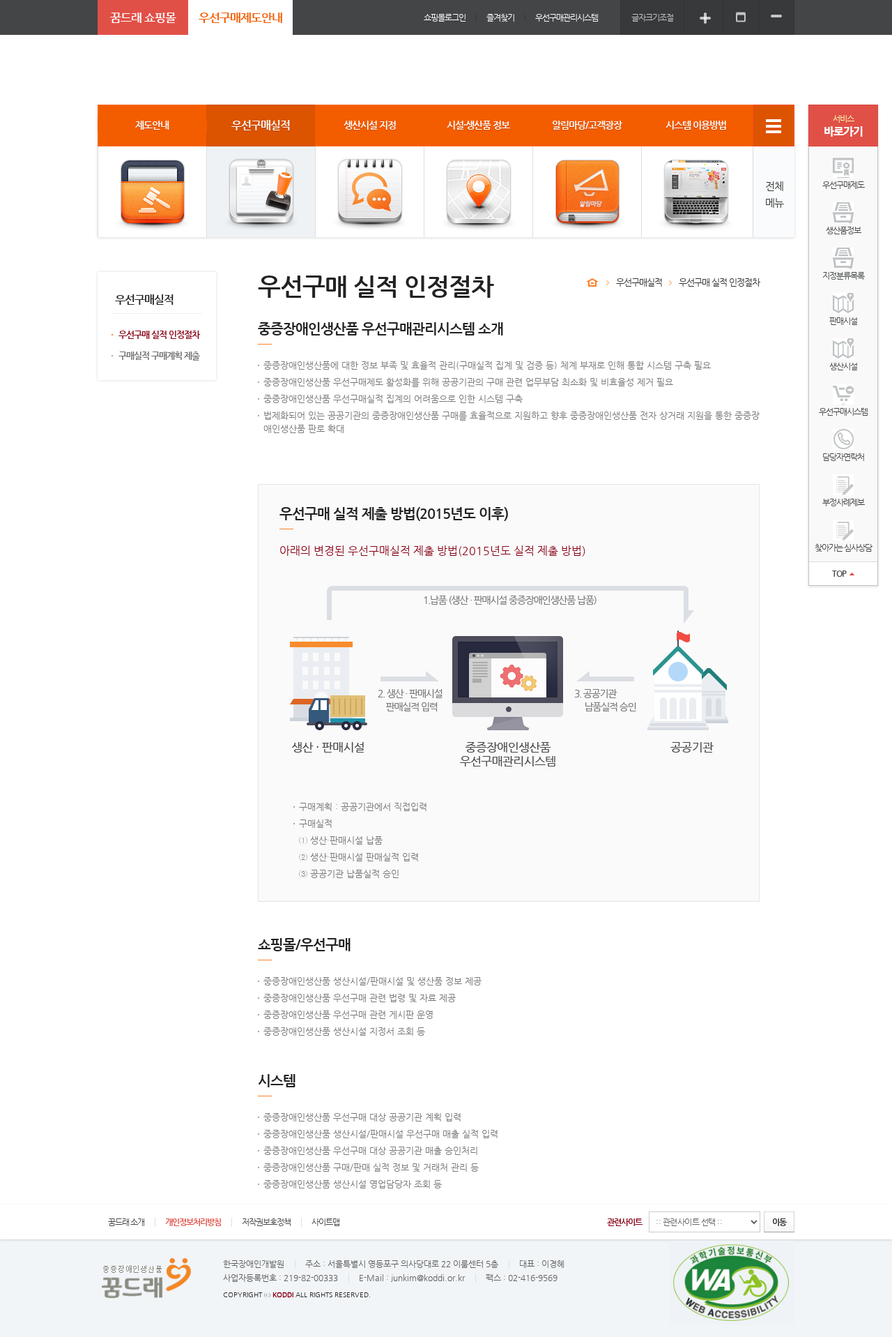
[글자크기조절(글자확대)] (705, 17)
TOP (839, 573)
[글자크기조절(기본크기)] (740, 17)
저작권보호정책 (266, 1222)
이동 (779, 1222)
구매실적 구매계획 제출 (158, 355)
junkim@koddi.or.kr (428, 1278)
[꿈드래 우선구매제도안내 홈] (592, 282)
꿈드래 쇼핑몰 (143, 17)
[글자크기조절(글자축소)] (776, 17)
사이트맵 (325, 1222)
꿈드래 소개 (126, 1222)
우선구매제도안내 (240, 17)
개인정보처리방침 (193, 1222)
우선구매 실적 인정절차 (158, 334)
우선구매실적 (639, 282)
